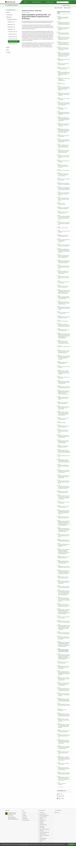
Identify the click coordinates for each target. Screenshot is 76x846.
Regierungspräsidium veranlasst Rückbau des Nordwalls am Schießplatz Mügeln (64, 720)
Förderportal (41, 823)
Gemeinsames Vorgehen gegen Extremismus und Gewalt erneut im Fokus (63, 466)
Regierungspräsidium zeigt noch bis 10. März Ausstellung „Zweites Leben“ (64, 752)
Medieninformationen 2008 (13, 41)
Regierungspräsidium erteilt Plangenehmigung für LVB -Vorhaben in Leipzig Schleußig (63, 476)
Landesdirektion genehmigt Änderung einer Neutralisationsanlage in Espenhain (64, 28)
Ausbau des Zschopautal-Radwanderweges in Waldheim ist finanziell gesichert (63, 482)
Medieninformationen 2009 (13, 39)
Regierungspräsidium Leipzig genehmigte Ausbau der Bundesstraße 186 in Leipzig (64, 308)
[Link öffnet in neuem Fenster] (10, 2)
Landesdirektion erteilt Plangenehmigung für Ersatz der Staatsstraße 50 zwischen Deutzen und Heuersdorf (64, 188)
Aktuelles (8, 12)
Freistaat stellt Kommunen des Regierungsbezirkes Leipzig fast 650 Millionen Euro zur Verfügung (64, 605)
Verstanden (71, 844)
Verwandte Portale (42, 810)
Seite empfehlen (58, 810)
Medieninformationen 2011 (13, 34)
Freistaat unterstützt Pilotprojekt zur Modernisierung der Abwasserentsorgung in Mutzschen (64, 140)
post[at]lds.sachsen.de (14, 819)
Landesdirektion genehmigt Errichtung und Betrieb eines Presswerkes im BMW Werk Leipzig (64, 303)
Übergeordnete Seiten (66, 5)
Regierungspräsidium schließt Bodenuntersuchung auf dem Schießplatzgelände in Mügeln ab (63, 342)
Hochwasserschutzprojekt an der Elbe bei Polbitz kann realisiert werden (63, 431)
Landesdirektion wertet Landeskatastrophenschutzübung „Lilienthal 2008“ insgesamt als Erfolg (63, 151)
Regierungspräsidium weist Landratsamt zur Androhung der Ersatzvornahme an (64, 535)
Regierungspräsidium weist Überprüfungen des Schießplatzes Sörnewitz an (64, 705)
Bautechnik (41, 818)
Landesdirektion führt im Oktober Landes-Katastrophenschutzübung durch (63, 277)
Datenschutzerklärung (24, 844)
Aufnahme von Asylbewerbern (44, 815)
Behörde (8, 47)
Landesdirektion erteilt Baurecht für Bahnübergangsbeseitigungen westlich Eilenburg (63, 113)
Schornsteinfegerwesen (43, 838)
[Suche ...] (69, 2)
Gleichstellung (42, 826)
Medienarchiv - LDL (11, 29)
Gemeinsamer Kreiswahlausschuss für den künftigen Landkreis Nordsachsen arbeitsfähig (63, 684)
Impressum (24, 815)
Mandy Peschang (61, 795)
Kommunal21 (42, 830)
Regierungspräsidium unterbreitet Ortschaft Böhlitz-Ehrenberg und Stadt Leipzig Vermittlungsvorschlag (64, 460)
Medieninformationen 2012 (13, 31)
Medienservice (9, 17)
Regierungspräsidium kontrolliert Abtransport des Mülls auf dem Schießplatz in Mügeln (63, 441)
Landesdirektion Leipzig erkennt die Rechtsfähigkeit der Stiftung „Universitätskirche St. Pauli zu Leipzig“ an (64, 23)
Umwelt (41, 841)
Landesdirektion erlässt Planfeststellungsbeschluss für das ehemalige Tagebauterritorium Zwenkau (64, 38)
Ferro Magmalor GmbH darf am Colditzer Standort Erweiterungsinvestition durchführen (64, 638)
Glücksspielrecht (42, 827)
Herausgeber (7, 810)
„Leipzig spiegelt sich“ (61, 83)
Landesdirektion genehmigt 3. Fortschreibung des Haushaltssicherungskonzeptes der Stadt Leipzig (63, 43)
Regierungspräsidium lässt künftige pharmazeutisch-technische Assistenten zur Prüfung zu (63, 471)
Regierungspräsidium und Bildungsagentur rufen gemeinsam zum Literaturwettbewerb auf (63, 679)
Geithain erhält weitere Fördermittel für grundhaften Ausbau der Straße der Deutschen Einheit (63, 382)
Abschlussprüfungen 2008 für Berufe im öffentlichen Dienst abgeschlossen (64, 240)
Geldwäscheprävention (43, 824)
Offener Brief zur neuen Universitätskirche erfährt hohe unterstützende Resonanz (64, 156)
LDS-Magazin (42, 812)
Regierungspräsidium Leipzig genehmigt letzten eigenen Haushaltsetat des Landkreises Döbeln (64, 747)
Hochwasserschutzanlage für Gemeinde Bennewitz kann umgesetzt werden (63, 166)
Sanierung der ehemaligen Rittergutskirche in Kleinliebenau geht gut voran (64, 736)
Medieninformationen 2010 (13, 36)
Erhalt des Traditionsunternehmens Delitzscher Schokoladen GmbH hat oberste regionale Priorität (64, 297)
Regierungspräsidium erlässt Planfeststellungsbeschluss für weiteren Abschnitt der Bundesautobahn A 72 (64, 714)
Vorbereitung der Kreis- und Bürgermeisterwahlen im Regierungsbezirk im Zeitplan (63, 694)
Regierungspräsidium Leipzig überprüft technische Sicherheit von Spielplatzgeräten (63, 667)
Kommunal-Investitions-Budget (44, 832)
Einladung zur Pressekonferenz (63, 321)
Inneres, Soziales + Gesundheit (44, 829)
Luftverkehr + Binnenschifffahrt (44, 835)
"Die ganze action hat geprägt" (63, 227)
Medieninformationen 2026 (12, 19)
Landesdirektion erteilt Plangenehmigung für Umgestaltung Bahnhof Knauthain (64, 193)
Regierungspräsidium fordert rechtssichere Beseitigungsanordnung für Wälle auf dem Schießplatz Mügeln (64, 700)
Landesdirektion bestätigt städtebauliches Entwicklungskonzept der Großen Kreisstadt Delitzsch (64, 103)
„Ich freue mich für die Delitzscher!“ (63, 170)
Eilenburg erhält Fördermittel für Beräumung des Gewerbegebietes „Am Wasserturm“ (63, 48)
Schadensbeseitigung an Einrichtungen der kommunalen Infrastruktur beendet (64, 267)
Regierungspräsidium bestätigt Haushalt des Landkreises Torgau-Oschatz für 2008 (64, 407)
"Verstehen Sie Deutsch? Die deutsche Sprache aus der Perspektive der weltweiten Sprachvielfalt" (63, 487)
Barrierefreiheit (25, 818)
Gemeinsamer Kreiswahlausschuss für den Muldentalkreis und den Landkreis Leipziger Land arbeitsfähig (64, 689)
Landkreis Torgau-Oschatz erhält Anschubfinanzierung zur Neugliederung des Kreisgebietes (64, 768)
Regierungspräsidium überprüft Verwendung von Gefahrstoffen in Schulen (63, 398)
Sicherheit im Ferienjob (61, 422)
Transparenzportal (42, 839)
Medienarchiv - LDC (11, 24)
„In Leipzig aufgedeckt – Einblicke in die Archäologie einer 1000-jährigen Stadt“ (64, 223)
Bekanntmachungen (43, 820)
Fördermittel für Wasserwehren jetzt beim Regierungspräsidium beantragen (64, 545)
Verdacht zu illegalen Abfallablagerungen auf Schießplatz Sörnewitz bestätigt (63, 199)
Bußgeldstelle (42, 821)
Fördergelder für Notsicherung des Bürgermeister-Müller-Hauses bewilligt (63, 18)
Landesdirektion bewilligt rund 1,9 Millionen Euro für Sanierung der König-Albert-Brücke (63, 272)
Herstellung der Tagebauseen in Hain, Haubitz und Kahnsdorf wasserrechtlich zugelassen (63, 174)
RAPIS (41, 836)
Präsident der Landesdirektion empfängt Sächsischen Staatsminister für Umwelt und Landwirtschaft (63, 261)
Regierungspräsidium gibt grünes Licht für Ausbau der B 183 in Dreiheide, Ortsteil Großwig (63, 562)
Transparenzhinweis (26, 820)
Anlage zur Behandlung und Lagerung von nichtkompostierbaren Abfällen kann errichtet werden (63, 146)
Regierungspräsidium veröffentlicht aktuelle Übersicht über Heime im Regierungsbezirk (63, 582)
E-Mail (58, 812)
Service (23, 810)
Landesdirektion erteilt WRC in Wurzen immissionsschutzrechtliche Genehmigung (64, 125)
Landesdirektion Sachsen (12, 5)
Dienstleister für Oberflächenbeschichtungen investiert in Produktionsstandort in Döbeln (63, 436)
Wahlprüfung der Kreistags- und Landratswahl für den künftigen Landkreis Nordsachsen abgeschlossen (64, 325)
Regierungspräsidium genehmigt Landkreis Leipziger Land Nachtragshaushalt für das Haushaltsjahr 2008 (64, 451)
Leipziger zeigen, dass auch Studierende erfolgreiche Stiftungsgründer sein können (64, 94)
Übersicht (24, 812)
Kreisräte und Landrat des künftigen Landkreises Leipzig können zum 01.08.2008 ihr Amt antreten (64, 351)
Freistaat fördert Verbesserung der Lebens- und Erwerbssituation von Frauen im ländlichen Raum (63, 256)
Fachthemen (9, 52)
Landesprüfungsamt (43, 833)
